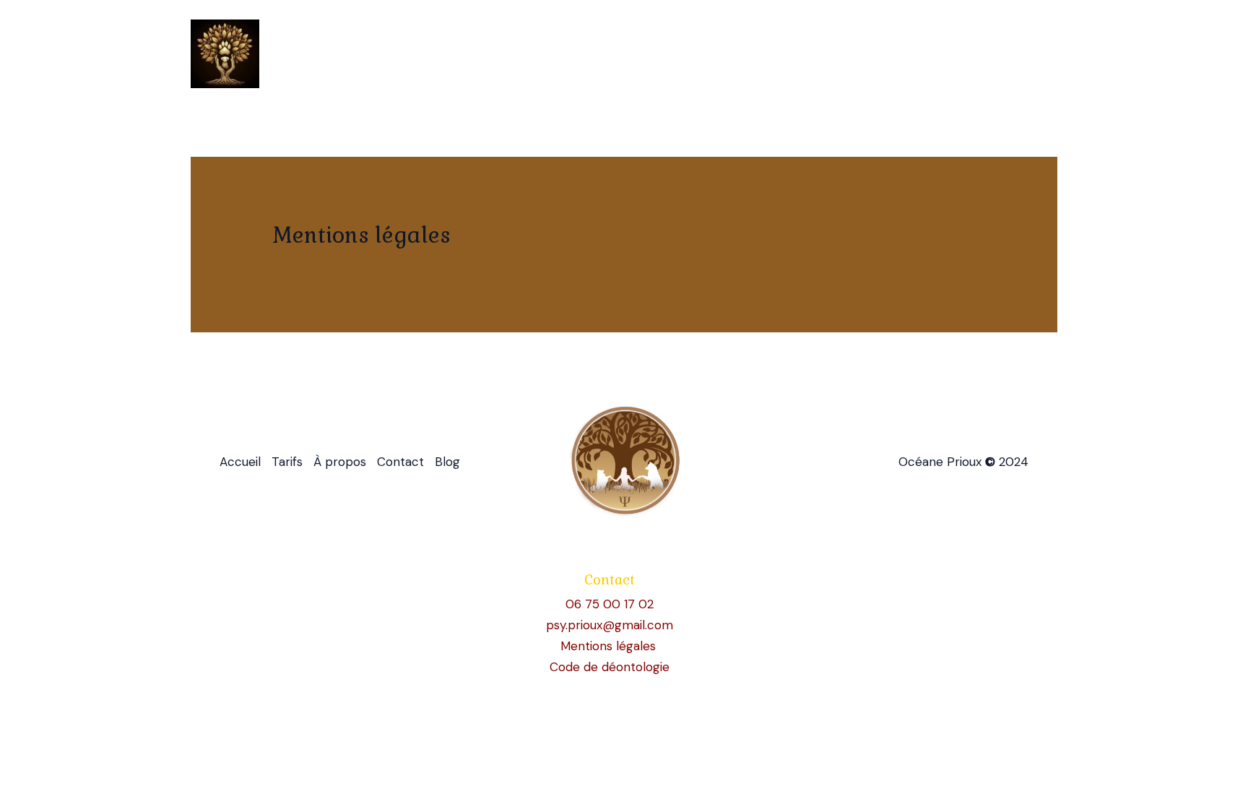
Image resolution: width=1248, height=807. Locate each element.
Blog (1031, 54)
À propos (896, 54)
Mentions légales (609, 646)
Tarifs (827, 54)
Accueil (763, 54)
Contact (971, 54)
